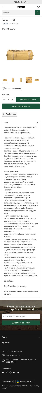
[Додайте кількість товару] (12, 99)
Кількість (6, 95)
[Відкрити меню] (3, 7)
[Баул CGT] (21, 54)
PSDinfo (25, 386)
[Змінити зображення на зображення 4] (29, 80)
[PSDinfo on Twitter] (6, 373)
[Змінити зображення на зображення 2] (13, 80)
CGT (6, 23)
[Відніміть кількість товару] (4, 99)
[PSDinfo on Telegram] (18, 373)
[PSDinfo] (21, 7)
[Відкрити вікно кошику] (38, 7)
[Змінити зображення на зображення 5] (37, 80)
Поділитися (11, 114)
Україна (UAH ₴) (25, 382)
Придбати (21, 106)
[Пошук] (37, 12)
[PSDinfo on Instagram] (10, 373)
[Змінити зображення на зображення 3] (21, 80)
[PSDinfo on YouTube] (14, 373)
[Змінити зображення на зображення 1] (5, 80)
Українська (7, 382)
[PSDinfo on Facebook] (3, 373)
